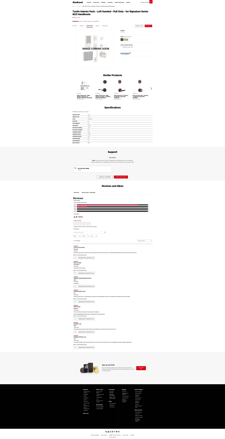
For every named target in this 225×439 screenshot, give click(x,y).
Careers (137, 404)
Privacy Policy (104, 435)
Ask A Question (121, 177)
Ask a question (95, 21)
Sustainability (138, 398)
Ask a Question (125, 396)
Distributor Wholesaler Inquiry (137, 420)
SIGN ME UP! (141, 368)
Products (89, 2)
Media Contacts (138, 415)
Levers (85, 399)
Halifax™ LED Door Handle (112, 398)
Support (128, 2)
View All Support (105, 177)
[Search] (151, 1)
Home (73, 6)
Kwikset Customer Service (124, 400)
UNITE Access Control (87, 392)
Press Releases (138, 412)
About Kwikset (138, 391)
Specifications (89, 25)
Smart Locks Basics (99, 392)
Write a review (87, 21)
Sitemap (132, 435)
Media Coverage (139, 417)
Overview (74, 25)
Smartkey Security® (111, 392)
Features (82, 25)
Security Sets (87, 403)
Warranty (124, 391)
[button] (148, 26)
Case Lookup (125, 398)
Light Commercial (86, 405)
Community (137, 399)
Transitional (111, 406)
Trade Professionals (119, 2)
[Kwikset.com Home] (77, 2)
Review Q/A (105, 25)
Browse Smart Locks (99, 401)
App (97, 399)
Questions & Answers (88, 192)
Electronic (86, 401)
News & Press (138, 393)
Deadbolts (86, 394)
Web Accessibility (95, 435)
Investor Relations (137, 402)
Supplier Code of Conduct (115, 435)
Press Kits (137, 413)
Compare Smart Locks (100, 395)
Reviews (76, 192)
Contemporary (112, 403)
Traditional (111, 405)
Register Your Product (125, 394)
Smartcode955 (99, 406)
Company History (137, 396)
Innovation (110, 2)
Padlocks (103, 2)
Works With (99, 397)
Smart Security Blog (138, 406)
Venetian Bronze (126, 36)
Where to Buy (145, 2)
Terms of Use (125, 435)
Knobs (85, 396)
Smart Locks (96, 2)
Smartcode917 (99, 408)
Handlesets (86, 398)
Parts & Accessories (86, 408)
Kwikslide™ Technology (112, 395)
